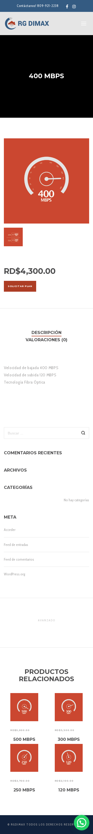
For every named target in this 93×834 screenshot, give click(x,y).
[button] (81, 822)
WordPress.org (14, 574)
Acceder (10, 529)
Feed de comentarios (19, 559)
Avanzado (46, 620)
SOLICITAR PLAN (20, 286)
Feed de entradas (16, 544)
